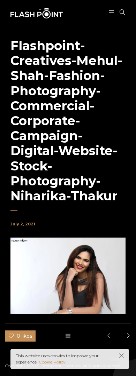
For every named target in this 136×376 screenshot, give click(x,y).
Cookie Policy (52, 362)
